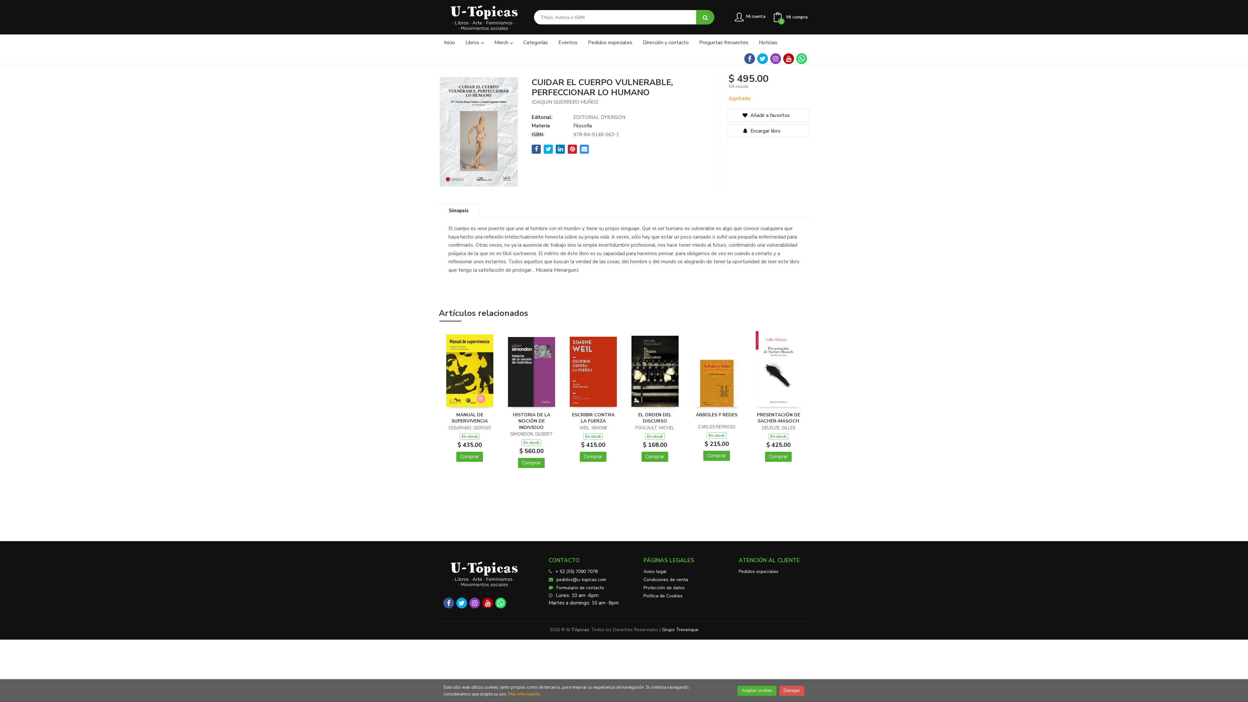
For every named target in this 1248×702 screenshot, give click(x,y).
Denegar (792, 691)
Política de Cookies (663, 596)
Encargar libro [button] (765, 131)
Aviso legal (655, 571)
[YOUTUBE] (788, 58)
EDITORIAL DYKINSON (599, 117)
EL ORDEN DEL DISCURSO (654, 418)
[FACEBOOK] (749, 58)
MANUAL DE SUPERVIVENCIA (469, 418)
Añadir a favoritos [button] (769, 115)
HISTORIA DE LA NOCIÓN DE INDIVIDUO (531, 421)
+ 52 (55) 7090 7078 (576, 571)
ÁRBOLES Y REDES (716, 415)
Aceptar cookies (757, 691)
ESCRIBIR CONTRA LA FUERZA (593, 418)
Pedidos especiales (758, 571)
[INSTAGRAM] (775, 58)
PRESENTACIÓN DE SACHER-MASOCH (778, 418)
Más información (524, 694)
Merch (502, 42)
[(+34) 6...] (801, 58)
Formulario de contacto (580, 588)
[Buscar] (705, 17)
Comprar (469, 456)
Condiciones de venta (666, 580)
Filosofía (582, 126)
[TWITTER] (762, 58)
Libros (473, 42)
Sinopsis (459, 210)
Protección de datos (664, 588)
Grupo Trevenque (680, 630)
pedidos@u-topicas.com (581, 580)
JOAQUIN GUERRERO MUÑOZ (565, 102)
